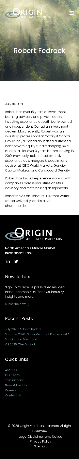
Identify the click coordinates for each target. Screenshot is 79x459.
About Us (11, 370)
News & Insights (16, 385)
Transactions (14, 380)
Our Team (12, 375)
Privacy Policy (40, 441)
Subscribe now (15, 304)
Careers (10, 390)
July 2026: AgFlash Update (23, 329)
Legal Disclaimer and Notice (40, 436)
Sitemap (40, 446)
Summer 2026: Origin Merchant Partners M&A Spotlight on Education (37, 336)
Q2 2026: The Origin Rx (21, 344)
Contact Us (13, 395)
